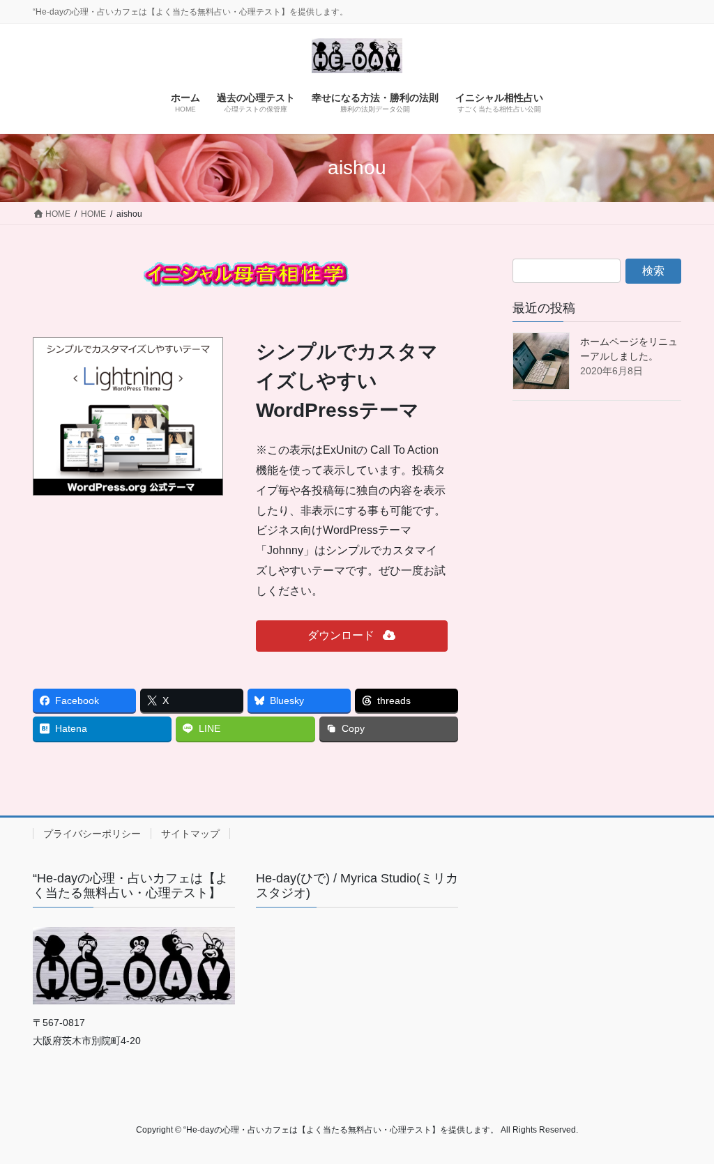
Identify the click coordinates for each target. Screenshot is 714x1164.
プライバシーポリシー (92, 833)
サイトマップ (190, 833)
